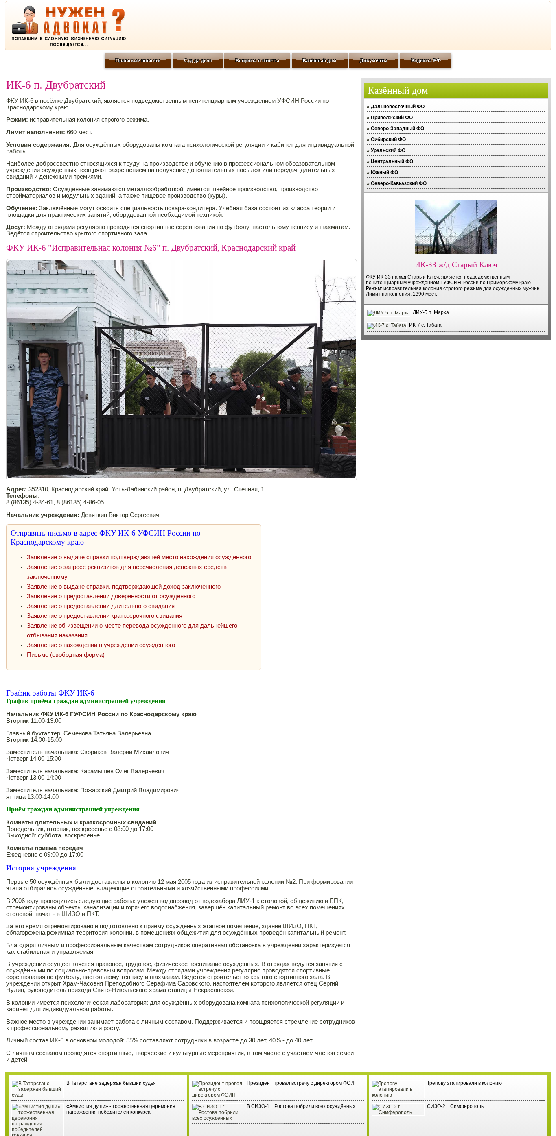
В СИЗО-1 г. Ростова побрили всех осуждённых (301, 1106)
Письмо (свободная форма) (66, 655)
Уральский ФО (388, 150)
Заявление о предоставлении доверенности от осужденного (111, 596)
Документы (373, 60)
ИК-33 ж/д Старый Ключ (456, 264)
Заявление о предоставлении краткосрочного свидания (104, 616)
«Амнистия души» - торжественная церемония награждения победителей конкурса (120, 1109)
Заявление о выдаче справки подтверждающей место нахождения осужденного (139, 557)
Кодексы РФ (426, 60)
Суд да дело (198, 60)
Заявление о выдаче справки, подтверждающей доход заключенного (124, 586)
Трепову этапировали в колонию (464, 1083)
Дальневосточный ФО (398, 106)
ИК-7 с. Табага (425, 325)
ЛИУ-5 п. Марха (431, 312)
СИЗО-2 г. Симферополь (455, 1106)
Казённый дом (319, 60)
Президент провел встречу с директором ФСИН (302, 1083)
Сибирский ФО (388, 139)
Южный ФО (384, 172)
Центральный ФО (392, 161)
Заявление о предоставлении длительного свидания (101, 606)
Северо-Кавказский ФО (399, 183)
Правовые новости (137, 60)
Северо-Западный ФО (397, 128)
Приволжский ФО (392, 117)
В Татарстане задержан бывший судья (111, 1083)
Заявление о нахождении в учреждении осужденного (101, 645)
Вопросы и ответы (257, 60)
